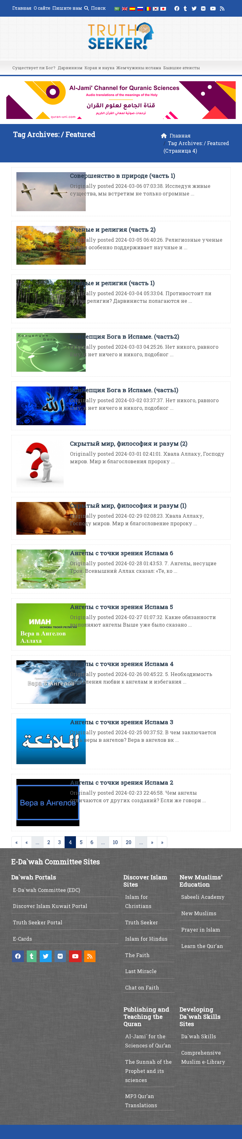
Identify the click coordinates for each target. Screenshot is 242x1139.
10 (115, 842)
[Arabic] (117, 8)
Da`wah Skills (198, 1036)
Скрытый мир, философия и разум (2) (128, 443)
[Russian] (140, 8)
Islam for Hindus (146, 938)
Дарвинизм (70, 67)
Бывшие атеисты (181, 67)
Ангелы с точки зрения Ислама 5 (121, 607)
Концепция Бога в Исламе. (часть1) (124, 390)
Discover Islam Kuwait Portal (50, 906)
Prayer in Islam (200, 929)
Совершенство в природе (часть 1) (122, 175)
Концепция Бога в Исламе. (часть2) (124, 336)
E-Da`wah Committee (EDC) (46, 890)
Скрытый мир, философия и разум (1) (128, 505)
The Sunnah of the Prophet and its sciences (148, 1070)
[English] (125, 8)
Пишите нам (67, 8)
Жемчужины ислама (138, 67)
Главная (22, 8)
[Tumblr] (186, 7)
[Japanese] (163, 8)
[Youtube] (213, 7)
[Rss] (223, 7)
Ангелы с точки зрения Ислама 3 (121, 722)
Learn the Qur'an (202, 946)
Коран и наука (99, 67)
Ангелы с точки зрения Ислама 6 (121, 553)
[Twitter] (195, 7)
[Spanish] (132, 8)
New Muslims (198, 913)
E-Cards (22, 938)
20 (128, 842)
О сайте (42, 8)
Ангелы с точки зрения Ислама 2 (121, 782)
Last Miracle (141, 971)
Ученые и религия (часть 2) (113, 229)
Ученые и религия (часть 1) (112, 283)
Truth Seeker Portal (37, 922)
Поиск (98, 8)
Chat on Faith (142, 987)
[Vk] (204, 7)
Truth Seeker (141, 922)
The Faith (137, 955)
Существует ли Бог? (33, 67)
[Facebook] (177, 7)
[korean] (155, 8)
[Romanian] (148, 8)
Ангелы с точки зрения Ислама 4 (122, 664)
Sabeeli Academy (203, 897)
